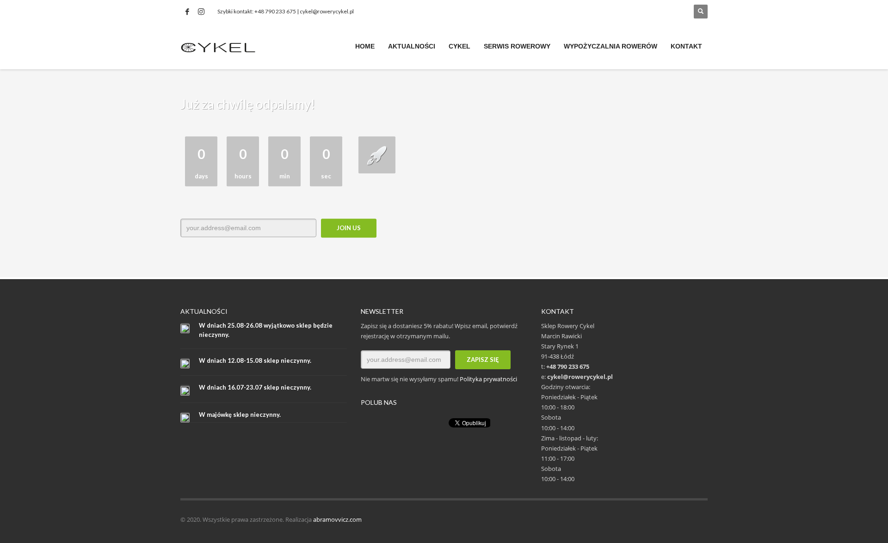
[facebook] (187, 11)
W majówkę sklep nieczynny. (240, 414)
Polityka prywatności (488, 379)
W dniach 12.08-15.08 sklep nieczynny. (255, 360)
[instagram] (201, 11)
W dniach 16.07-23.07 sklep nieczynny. (255, 387)
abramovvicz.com (337, 519)
